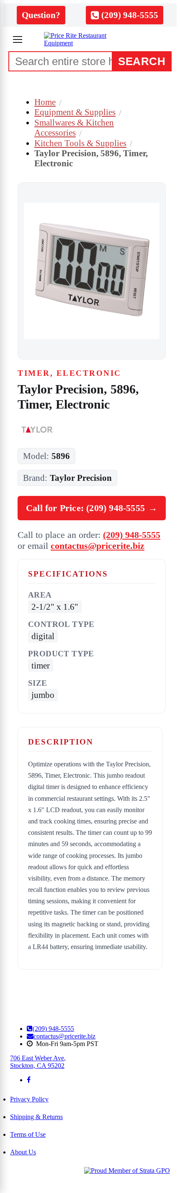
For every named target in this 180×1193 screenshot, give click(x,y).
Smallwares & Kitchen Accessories (74, 127)
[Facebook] (29, 1079)
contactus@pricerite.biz (97, 545)
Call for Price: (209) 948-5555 (91, 508)
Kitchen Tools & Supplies (80, 143)
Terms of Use (28, 1134)
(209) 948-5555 (131, 535)
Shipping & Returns (36, 1116)
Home (45, 102)
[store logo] (90, 39)
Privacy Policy (29, 1099)
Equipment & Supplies (75, 112)
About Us (23, 1152)
